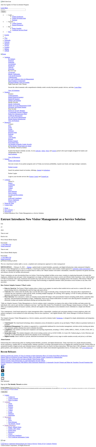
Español (6, 47)
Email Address (5, 387)
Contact (6, 395)
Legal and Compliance (15, 198)
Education (11, 69)
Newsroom (7, 211)
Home (6, 208)
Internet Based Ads (21, 443)
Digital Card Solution (14, 100)
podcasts (38, 151)
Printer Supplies (16, 28)
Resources (11, 432)
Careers (10, 186)
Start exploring (12, 154)
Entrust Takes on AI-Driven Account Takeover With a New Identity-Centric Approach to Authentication (31, 357)
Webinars (11, 131)
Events (10, 129)
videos (43, 151)
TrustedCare (44, 176)
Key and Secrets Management (17, 117)
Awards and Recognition (15, 195)
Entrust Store (12, 430)
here (65, 388)
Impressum (11, 415)
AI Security (11, 72)
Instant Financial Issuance (15, 97)
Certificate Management (15, 115)
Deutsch (6, 43)
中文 (6, 38)
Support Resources (17, 25)
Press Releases (12, 191)
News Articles (12, 193)
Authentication (12, 77)
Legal (2, 443)
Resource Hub (12, 132)
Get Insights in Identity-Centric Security (20, 144)
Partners (10, 407)
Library (10, 434)
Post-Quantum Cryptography (16, 81)
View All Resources (14, 157)
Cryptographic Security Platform (17, 112)
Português (7, 40)
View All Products (13, 121)
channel (39, 170)
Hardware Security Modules (16, 110)
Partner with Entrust (14, 160)
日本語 (6, 51)
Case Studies (12, 137)
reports (54, 151)
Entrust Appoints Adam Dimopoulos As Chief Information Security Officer (23, 361)
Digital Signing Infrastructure (17, 119)
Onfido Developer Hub (19, 18)
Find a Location (13, 400)
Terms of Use (12, 201)
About (10, 403)
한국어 (6, 45)
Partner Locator (12, 167)
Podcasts (10, 134)
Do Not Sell (72, 443)
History (10, 183)
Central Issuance (13, 95)
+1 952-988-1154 (6, 244)
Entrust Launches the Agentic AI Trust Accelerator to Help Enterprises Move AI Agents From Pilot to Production (34, 355)
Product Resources (10, 425)
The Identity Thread (14, 424)
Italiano (6, 49)
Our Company (8, 210)
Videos (10, 136)
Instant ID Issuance (14, 99)
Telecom (10, 67)
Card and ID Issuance (14, 76)
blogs (47, 151)
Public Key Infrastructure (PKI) (17, 114)
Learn (10, 127)
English (6, 35)
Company (7, 402)
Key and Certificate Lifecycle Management (21, 79)
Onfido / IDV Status (14, 429)
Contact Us (11, 397)
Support (10, 405)
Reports (10, 139)
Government (12, 64)
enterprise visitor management (81, 269)
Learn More (4, 8)
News (10, 190)
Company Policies (51, 443)
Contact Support (17, 23)
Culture (10, 188)
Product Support (13, 141)
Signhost (14, 20)
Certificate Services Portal (19, 30)
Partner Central (33, 176)
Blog (9, 32)
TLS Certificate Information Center (18, 437)
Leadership (11, 185)
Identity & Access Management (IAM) (19, 105)
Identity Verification (14, 74)
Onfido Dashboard (17, 16)
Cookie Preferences (63, 443)
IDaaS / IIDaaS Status (14, 427)
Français (6, 42)
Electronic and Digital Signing (17, 107)
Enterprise (11, 62)
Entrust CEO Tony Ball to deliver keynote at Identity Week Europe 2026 (22, 359)
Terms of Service (32, 443)
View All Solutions (14, 90)
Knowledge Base (13, 142)
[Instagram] (2, 442)
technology (46, 170)
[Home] (3, 54)
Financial (11, 60)
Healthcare (11, 65)
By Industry (11, 59)
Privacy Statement (13, 200)
